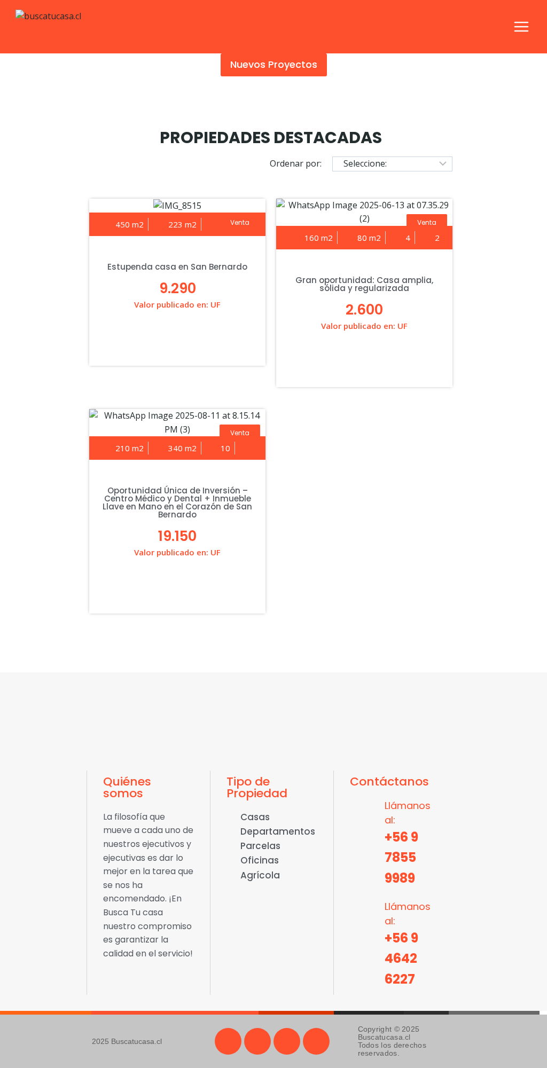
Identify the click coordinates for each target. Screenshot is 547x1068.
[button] (240, 222)
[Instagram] (257, 1041)
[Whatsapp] (287, 1041)
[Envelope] (316, 1041)
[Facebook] (228, 1041)
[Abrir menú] (521, 26)
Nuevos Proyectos (273, 64)
